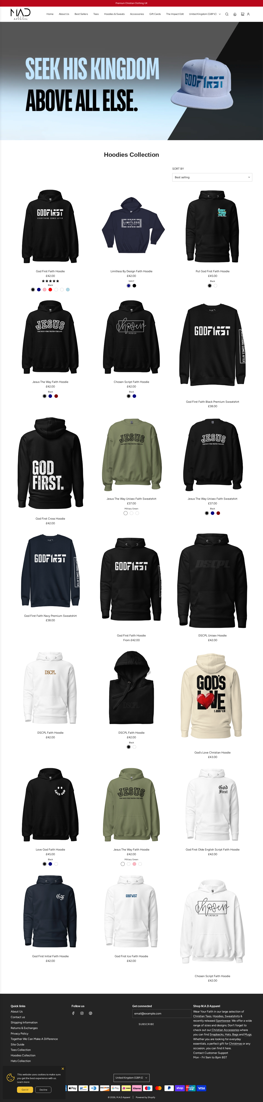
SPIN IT (174, 571)
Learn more (23, 1082)
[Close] (63, 1068)
